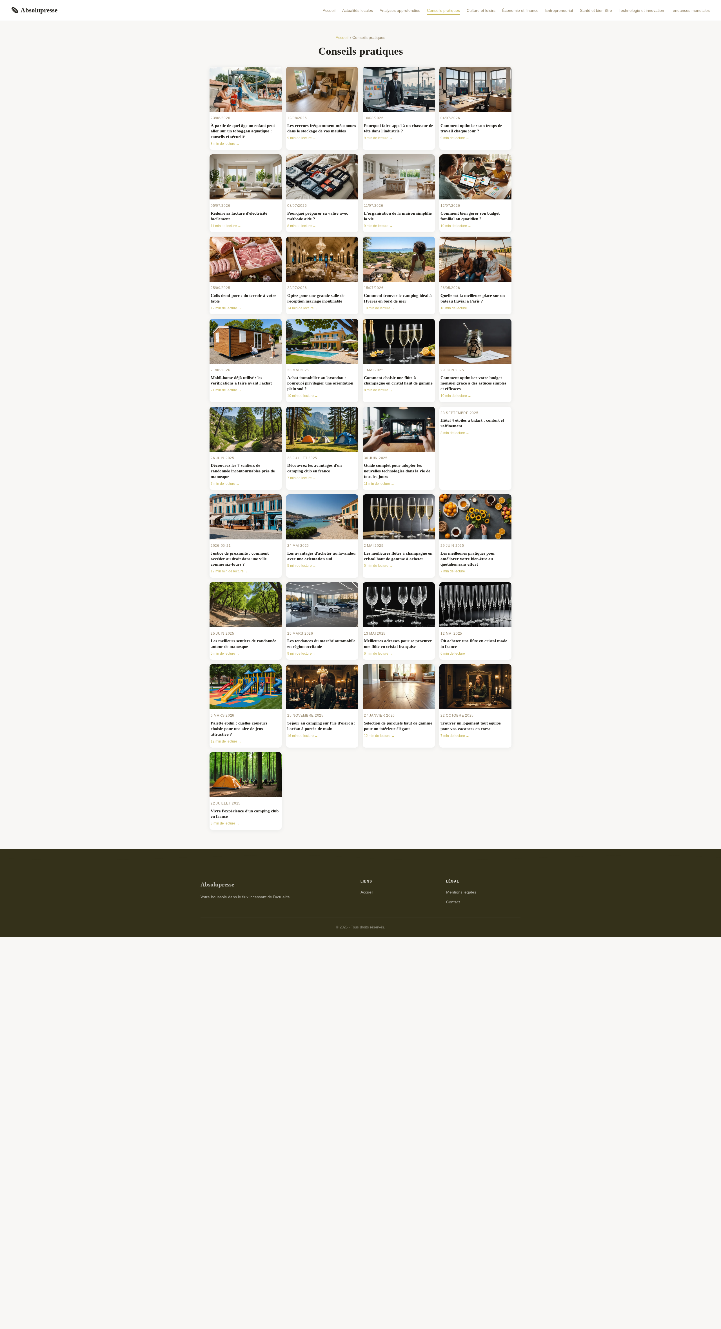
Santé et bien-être (596, 10)
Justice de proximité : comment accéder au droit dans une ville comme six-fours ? (240, 559)
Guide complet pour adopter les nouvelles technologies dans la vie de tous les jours (397, 471)
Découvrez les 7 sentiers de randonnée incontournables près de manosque (243, 471)
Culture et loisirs (481, 10)
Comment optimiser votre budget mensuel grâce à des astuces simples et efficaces (473, 383)
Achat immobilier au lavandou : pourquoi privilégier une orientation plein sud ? (320, 383)
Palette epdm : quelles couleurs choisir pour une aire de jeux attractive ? (239, 729)
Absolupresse (34, 10)
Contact (453, 902)
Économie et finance (520, 10)
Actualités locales (357, 10)
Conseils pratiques (443, 10)
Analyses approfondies (400, 10)
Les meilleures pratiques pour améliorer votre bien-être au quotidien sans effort (467, 559)
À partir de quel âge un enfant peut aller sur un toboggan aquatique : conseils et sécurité (243, 131)
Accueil (329, 10)
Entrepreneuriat (559, 10)
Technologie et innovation (641, 10)
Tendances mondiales (690, 10)
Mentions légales (461, 892)
